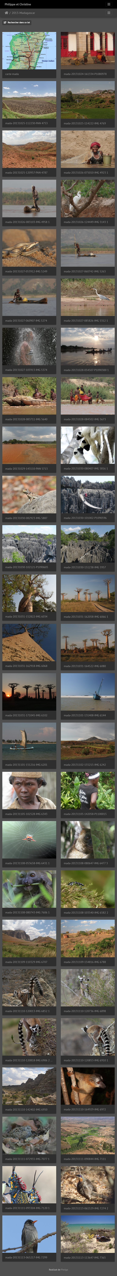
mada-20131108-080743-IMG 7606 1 (27, 912)
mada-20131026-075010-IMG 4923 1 (86, 172)
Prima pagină (6, 13)
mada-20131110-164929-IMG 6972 (85, 1109)
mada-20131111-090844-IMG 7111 (85, 1159)
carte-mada (12, 74)
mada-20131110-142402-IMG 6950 (26, 1109)
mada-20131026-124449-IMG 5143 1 (86, 222)
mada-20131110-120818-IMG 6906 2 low (29, 1060)
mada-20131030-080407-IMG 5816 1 (86, 468)
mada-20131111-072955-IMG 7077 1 (27, 1159)
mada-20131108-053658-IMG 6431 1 (27, 863)
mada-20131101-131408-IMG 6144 (85, 715)
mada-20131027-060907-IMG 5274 (26, 320)
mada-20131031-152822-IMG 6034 (26, 616)
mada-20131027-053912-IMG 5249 (26, 271)
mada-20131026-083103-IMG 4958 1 (27, 222)
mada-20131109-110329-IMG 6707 (26, 962)
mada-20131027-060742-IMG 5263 (85, 271)
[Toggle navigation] (109, 4)
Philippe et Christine (18, 4)
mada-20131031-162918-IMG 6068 (26, 666)
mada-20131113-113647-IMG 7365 (85, 1257)
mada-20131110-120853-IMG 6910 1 (86, 1060)
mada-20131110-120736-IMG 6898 (85, 1011)
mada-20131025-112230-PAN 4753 (26, 123)
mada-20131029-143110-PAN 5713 (26, 468)
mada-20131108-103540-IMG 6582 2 (86, 912)
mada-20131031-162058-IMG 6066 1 (86, 616)
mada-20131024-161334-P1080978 (85, 74)
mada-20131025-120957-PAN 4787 (26, 172)
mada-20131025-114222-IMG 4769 (85, 123)
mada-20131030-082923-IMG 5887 (26, 518)
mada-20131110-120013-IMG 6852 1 (27, 1011)
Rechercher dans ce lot (18, 22)
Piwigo (64, 1269)
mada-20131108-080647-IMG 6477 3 (86, 863)
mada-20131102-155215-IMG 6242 (85, 764)
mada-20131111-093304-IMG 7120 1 (27, 1208)
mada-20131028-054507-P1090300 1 (86, 370)
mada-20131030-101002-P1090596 (85, 517)
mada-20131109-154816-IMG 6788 (85, 962)
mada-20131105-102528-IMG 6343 (26, 814)
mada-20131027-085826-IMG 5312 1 (86, 320)
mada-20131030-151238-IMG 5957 (85, 567)
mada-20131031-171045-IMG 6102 (26, 715)
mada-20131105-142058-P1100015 (85, 814)
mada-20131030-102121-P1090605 (26, 567)
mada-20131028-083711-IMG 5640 (26, 419)
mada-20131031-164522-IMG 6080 (85, 666)
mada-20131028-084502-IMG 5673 (85, 419)
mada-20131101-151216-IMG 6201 (26, 764)
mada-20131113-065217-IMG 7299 (26, 1257)
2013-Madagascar (23, 13)
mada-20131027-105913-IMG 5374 (26, 369)
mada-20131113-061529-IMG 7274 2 (86, 1208)
